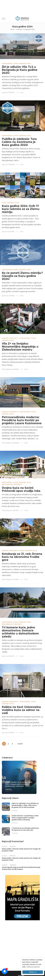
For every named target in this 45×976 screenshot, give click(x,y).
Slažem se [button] (32, 972)
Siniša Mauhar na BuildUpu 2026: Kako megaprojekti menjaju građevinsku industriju (18, 784)
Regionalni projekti (12, 484)
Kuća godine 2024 (29, 29)
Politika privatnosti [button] (33, 967)
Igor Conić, (5, 92)
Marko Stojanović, (7, 369)
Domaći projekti (10, 338)
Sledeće (20, 744)
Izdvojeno (19, 29)
